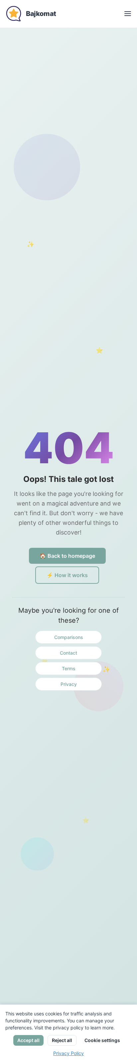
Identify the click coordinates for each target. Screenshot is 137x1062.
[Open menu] (128, 14)
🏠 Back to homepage (67, 555)
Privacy (69, 684)
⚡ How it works (67, 575)
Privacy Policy (68, 1053)
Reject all (62, 1040)
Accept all (28, 1040)
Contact (68, 653)
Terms (68, 668)
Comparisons (68, 637)
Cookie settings (102, 1040)
